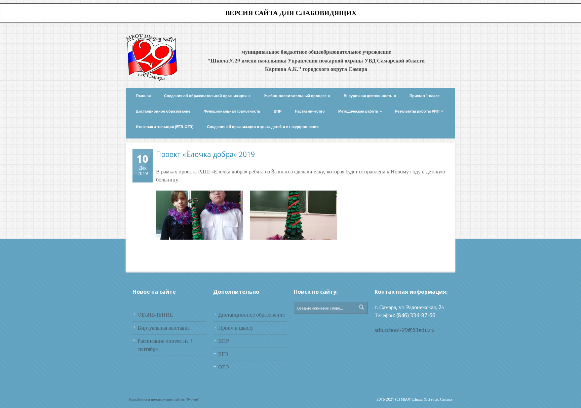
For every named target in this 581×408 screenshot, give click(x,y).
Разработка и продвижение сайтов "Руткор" (164, 399)
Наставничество (310, 111)
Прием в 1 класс (424, 96)
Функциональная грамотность (232, 111)
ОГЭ (223, 367)
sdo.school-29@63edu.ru (405, 330)
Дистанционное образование (163, 111)
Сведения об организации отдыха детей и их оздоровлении (263, 127)
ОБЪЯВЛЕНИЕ (155, 315)
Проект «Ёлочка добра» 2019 (205, 154)
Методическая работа (360, 111)
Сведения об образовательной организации (207, 96)
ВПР (277, 111)
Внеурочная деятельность (370, 96)
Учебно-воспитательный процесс (297, 96)
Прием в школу (236, 328)
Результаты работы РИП (419, 111)
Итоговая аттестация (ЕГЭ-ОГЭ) (165, 127)
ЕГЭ (223, 354)
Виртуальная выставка (164, 328)
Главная (143, 96)
